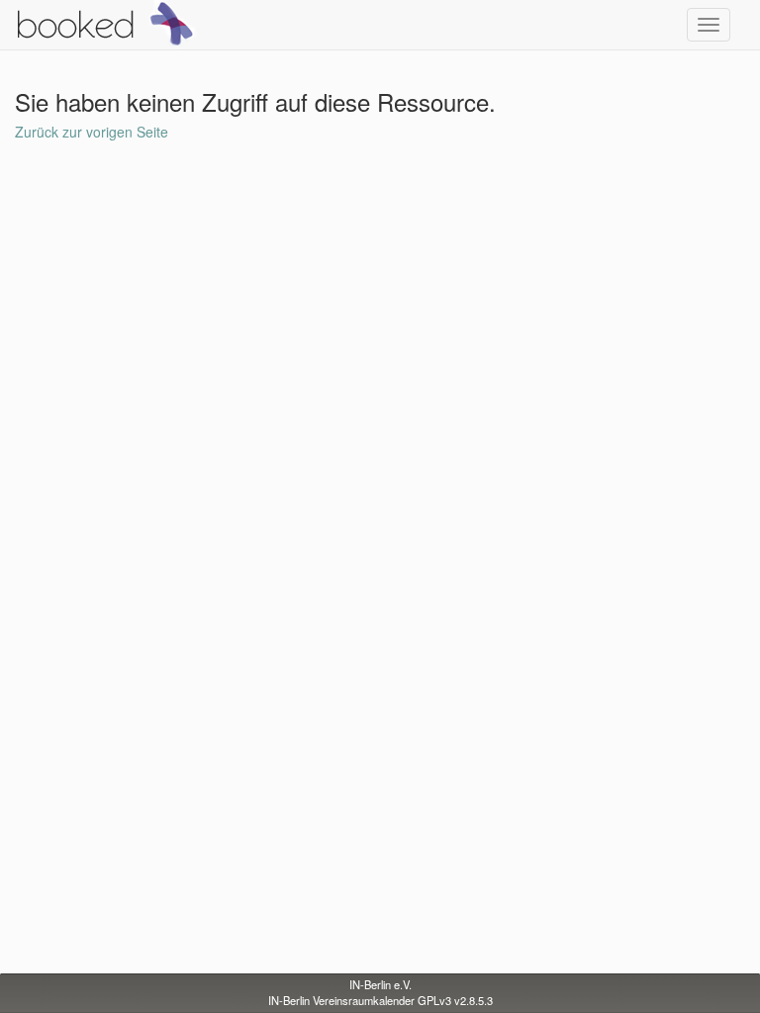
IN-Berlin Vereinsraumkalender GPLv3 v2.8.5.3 (380, 1000)
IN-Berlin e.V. (380, 984)
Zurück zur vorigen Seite (91, 131)
